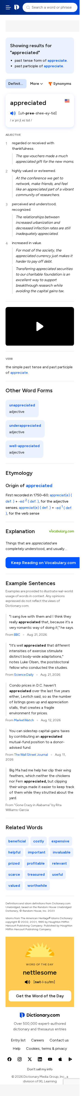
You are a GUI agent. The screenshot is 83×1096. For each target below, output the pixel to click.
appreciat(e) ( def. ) (35, 508)
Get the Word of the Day (40, 995)
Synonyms (62, 83)
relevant (59, 863)
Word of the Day (39, 964)
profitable (36, 863)
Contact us (59, 1040)
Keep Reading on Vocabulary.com (43, 562)
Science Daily (23, 675)
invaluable (62, 852)
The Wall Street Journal (31, 755)
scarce (14, 874)
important (36, 852)
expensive (60, 841)
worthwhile (37, 885)
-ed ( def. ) (28, 501)
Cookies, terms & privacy (46, 1048)
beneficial (17, 841)
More (34, 83)
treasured (36, 874)
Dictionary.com (16, 7)
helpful (14, 852)
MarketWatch (24, 720)
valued (14, 885)
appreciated (39, 485)
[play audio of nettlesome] (27, 982)
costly (38, 841)
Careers (37, 1040)
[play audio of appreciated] (13, 113)
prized (14, 863)
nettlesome (40, 972)
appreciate (57, 60)
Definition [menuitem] (17, 83)
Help (17, 1048)
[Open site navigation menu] (8, 7)
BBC (17, 635)
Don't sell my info (40, 1069)
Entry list (18, 1040)
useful (57, 874)
